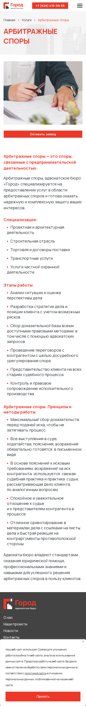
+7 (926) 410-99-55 (50, 6)
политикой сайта (35, 673)
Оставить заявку (43, 134)
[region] (43, 672)
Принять (43, 696)
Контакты (11, 637)
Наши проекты (15, 624)
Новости (11, 630)
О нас (8, 617)
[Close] (83, 641)
